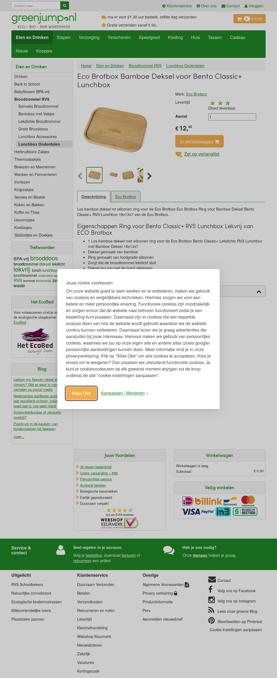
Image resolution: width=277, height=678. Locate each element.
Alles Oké (81, 393)
